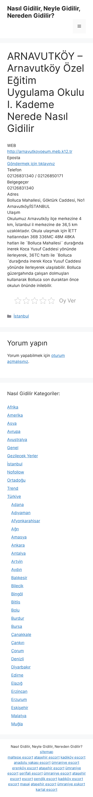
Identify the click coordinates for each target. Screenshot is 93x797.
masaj (25, 784)
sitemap (46, 751)
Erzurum (19, 699)
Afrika (12, 407)
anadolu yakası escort (32, 762)
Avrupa (14, 431)
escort (27, 778)
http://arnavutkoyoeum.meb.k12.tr (39, 151)
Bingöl (17, 594)
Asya (12, 423)
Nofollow (15, 472)
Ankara (18, 545)
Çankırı (17, 642)
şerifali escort (31, 773)
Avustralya (17, 439)
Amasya (19, 537)
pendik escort (45, 778)
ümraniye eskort (71, 784)
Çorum (17, 650)
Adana (17, 504)
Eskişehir (19, 707)
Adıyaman (21, 512)
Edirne (17, 675)
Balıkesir (19, 577)
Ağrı (15, 529)
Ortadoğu (16, 480)
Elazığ (16, 683)
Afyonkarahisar (25, 520)
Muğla (17, 724)
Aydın (16, 569)
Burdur (17, 618)
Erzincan (19, 691)
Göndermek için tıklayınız (31, 163)
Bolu (15, 610)
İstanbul (21, 316)
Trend (12, 488)
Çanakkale (21, 634)
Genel (12, 447)
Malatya (18, 715)
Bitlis (15, 602)
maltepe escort (20, 757)
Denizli (17, 659)
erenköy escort (25, 768)
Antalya (18, 553)
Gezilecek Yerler (22, 455)
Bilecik (17, 585)
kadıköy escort (73, 757)
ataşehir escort (47, 757)
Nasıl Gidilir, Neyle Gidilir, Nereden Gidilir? (43, 12)
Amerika (15, 415)
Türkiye (14, 496)
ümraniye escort (65, 762)
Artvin (17, 561)
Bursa (16, 626)
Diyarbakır (21, 667)
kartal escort (46, 789)
